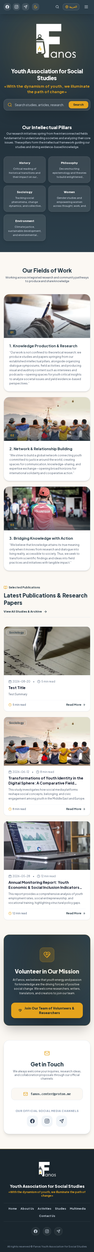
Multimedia (78, 1208)
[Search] (57, 6)
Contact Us (47, 1216)
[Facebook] (7, 6)
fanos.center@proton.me (51, 1094)
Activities (44, 1208)
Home (12, 1208)
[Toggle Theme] (35, 6)
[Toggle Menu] (86, 7)
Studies (60, 1208)
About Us (27, 1208)
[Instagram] (16, 6)
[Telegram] (25, 6)
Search (78, 104)
